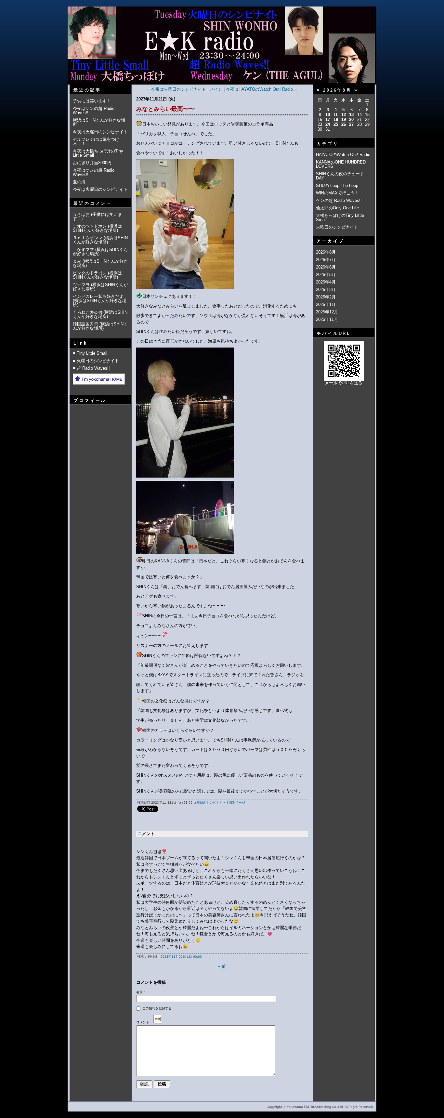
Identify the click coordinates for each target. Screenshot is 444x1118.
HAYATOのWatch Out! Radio (343, 154)
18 (335, 119)
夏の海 (79, 181)
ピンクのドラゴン (90, 272)
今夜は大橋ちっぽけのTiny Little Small (98, 153)
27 (351, 124)
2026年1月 (326, 304)
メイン (216, 89)
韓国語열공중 (86, 324)
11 (335, 114)
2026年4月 (326, 282)
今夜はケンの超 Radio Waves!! (93, 110)
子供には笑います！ (92, 101)
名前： (141, 992)
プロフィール (89, 400)
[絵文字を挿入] (157, 1022)
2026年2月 (326, 297)
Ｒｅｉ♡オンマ (87, 237)
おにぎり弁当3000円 (92, 162)
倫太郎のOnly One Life (337, 207)
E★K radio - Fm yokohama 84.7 (222, 50)
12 (343, 114)
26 (343, 124)
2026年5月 (326, 274)
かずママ (83, 249)
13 (351, 114)
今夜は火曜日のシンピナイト (100, 131)
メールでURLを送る (343, 382)
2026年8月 (326, 252)
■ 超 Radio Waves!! (91, 368)
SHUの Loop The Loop (337, 185)
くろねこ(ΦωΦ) (87, 312)
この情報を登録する (156, 1008)
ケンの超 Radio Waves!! (339, 200)
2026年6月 (326, 267)
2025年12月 (327, 311)
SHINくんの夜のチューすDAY (340, 175)
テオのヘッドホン (90, 226)
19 (343, 119)
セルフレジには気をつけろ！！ (96, 141)
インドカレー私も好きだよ (98, 296)
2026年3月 (326, 289)
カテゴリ (328, 143)
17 (327, 119)
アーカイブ (330, 241)
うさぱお (81, 214)
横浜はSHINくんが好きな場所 (99, 122)
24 (327, 124)
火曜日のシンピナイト (209, 802)
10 (327, 114)
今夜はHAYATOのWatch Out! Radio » (261, 89)
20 (351, 119)
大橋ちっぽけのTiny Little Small (340, 217)
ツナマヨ (81, 284)
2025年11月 (327, 319)
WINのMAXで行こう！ (337, 193)
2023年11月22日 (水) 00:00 (181, 956)
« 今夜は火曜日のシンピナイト (177, 89)
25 (335, 124)
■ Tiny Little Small (90, 353)
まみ (77, 261)
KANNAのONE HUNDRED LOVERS (341, 164)
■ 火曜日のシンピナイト (96, 360)
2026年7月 (326, 259)
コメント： (144, 1022)
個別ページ (237, 802)
